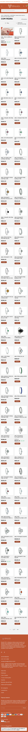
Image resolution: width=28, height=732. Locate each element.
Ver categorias (4, 688)
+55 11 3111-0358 (5, 659)
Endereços (3, 673)
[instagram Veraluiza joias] (1, 652)
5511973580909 (5, 656)
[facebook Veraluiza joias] (4, 652)
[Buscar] (25, 10)
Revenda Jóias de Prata (6, 682)
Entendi (18, 729)
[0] (26, 6)
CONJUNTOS (6, 15)
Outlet (2, 692)
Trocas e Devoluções (6, 677)
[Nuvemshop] (6, 726)
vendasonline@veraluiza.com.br (8, 661)
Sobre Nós (3, 670)
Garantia (3, 680)
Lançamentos (4, 690)
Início (2, 15)
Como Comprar (4, 675)
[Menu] (1, 6)
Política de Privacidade (6, 684)
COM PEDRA (12, 15)
